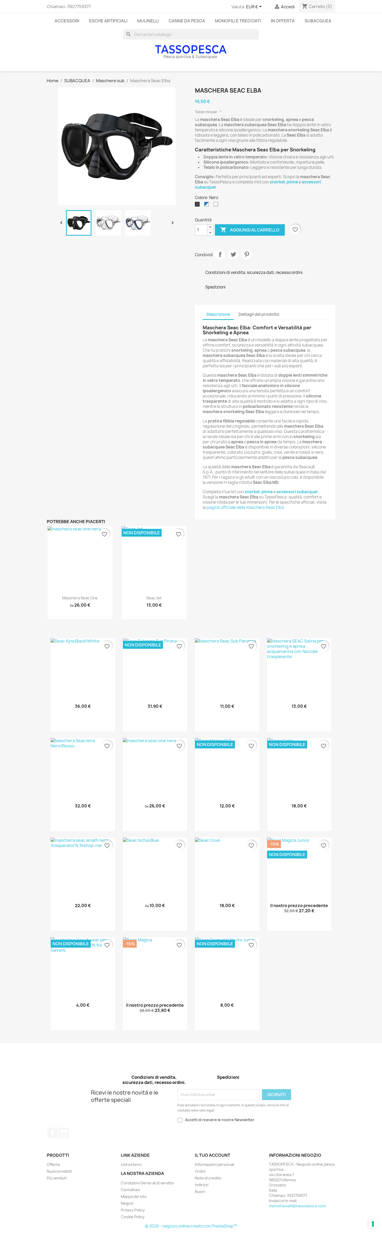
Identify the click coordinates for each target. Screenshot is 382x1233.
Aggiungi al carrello (249, 230)
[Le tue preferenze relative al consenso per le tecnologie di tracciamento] (373, 1224)
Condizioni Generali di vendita (147, 1182)
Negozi (127, 1203)
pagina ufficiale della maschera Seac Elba (245, 507)
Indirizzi (201, 1184)
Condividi (220, 254)
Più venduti (57, 1178)
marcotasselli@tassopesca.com (297, 1205)
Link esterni (131, 1164)
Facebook (52, 1133)
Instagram (64, 1133)
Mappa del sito (134, 1196)
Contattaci (130, 1189)
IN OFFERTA (283, 21)
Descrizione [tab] (218, 314)
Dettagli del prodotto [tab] (259, 314)
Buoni (200, 1191)
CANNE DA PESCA (187, 21)
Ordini (200, 1171)
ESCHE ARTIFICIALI (108, 21)
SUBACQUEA (318, 21)
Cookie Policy (132, 1216)
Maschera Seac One (80, 597)
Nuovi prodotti (59, 1171)
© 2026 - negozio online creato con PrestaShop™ (191, 1226)
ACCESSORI (67, 21)
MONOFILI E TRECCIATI (238, 21)
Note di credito (208, 1178)
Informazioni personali (214, 1164)
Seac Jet (154, 597)
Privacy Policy (133, 1210)
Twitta (233, 254)
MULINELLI (148, 21)
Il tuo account (212, 1155)
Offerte (53, 1164)
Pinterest (246, 254)
